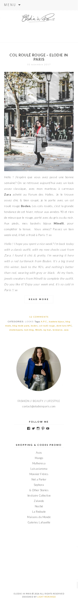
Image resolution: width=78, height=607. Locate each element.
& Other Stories (39, 490)
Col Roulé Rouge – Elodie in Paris (39, 57)
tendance (58, 330)
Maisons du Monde (39, 517)
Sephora (39, 484)
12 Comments (39, 316)
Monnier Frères (38, 474)
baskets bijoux (56, 321)
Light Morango (46, 597)
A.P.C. (44, 321)
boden (34, 326)
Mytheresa (39, 463)
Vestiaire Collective (39, 495)
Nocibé (39, 506)
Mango (39, 458)
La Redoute (39, 511)
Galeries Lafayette (39, 522)
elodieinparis (16, 330)
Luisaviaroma (39, 468)
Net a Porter (39, 479)
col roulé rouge (47, 326)
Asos (39, 452)
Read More (39, 299)
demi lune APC (64, 326)
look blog (29, 330)
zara (66, 330)
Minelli (38, 330)
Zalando (39, 501)
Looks (29, 321)
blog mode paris (20, 326)
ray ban (47, 330)
